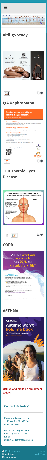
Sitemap (16, 451)
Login (42, 451)
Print (7, 451)
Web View (40, 454)
